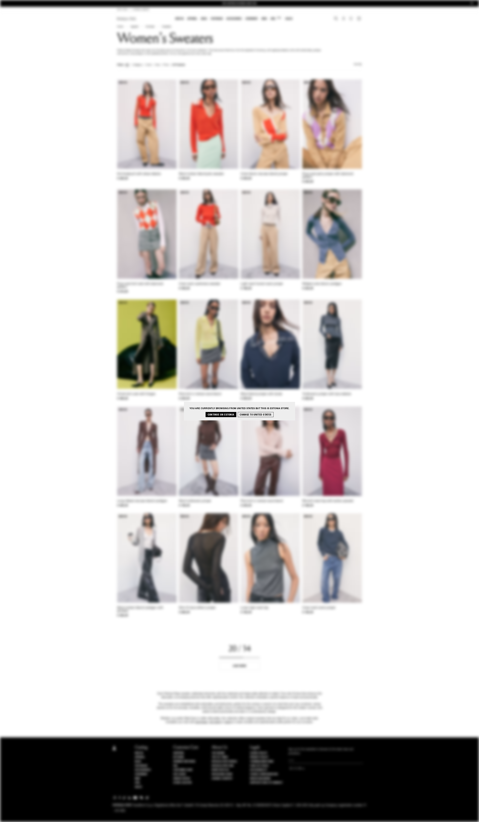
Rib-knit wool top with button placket (327, 501)
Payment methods (184, 761)
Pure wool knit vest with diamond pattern (140, 285)
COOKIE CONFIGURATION (264, 774)
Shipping (178, 753)
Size (157, 65)
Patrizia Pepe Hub (223, 765)
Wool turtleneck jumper (195, 501)
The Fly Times (220, 757)
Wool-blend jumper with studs (261, 394)
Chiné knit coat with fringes (136, 394)
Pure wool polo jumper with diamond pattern (327, 176)
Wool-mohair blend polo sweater (201, 174)
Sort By (358, 64)
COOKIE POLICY (258, 753)
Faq (175, 765)
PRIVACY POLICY (259, 757)
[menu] (233, 19)
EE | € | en (122, 10)
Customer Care (183, 770)
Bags (204, 18)
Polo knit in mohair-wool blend (200, 394)
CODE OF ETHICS (259, 765)
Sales (288, 18)
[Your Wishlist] (351, 19)
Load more (239, 665)
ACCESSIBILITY (258, 770)
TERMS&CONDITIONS (261, 761)
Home (120, 27)
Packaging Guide (222, 774)
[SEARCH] (336, 19)
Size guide (179, 774)
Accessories (234, 18)
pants (228, 722)
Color (149, 65)
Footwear (217, 18)
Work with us (220, 770)
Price (165, 65)
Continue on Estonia (221, 414)
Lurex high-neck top (255, 607)
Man (264, 18)
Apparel (192, 18)
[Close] (471, 3)
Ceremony (251, 18)
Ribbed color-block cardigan (322, 283)
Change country (222, 778)
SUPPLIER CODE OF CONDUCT (266, 782)
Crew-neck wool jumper (318, 607)
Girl (276, 18)
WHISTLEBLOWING (260, 778)
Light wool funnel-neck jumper (262, 283)
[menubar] (234, 19)
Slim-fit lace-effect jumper (197, 607)
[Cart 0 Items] (359, 19)
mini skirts (215, 722)
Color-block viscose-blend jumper (264, 174)
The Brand (218, 753)
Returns (178, 757)
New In (179, 18)
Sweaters (166, 27)
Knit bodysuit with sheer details (139, 174)
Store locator (182, 782)
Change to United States (255, 414)
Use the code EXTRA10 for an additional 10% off (239, 3)
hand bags (201, 722)
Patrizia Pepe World (224, 761)
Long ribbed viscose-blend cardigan (142, 501)
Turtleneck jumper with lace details (326, 394)
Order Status (181, 778)
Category (137, 65)
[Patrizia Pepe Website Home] (126, 19)
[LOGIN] (344, 19)
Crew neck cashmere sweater (199, 283)
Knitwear (150, 27)
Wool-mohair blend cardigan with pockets (140, 609)
